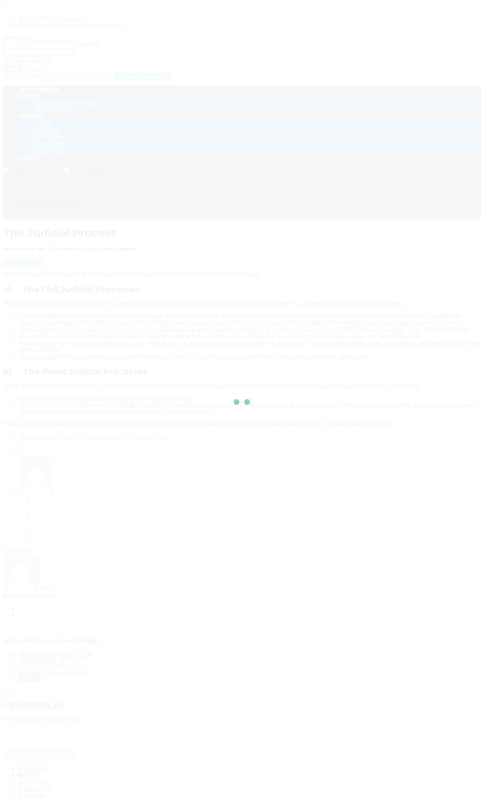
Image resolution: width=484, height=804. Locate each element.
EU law (42, 122)
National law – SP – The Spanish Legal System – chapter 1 (93, 436)
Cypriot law (47, 143)
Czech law (46, 129)
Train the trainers (55, 109)
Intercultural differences (64, 102)
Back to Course (23, 262)
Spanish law (48, 150)
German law (49, 136)
